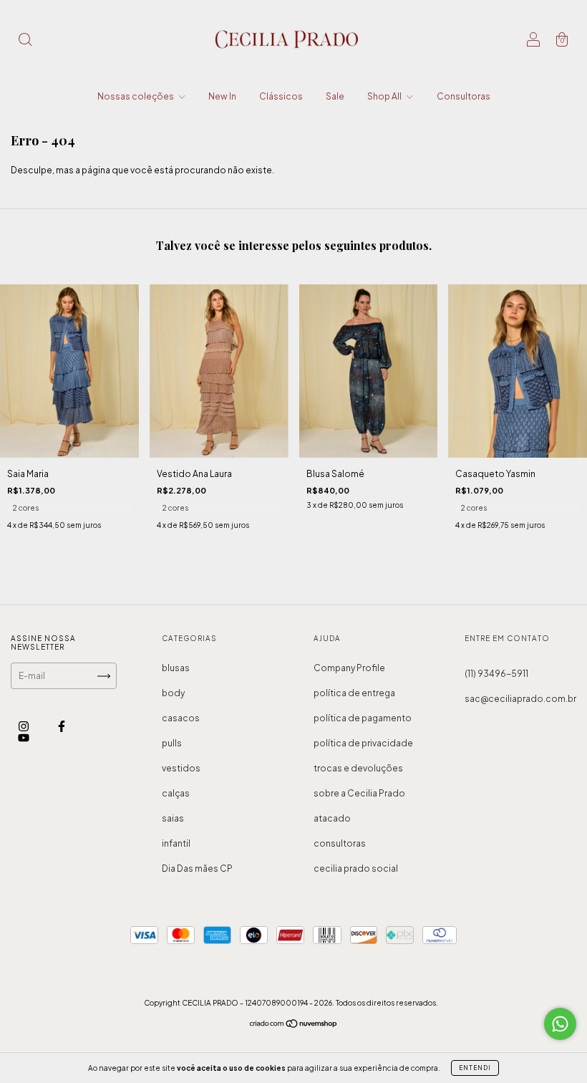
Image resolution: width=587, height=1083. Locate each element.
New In (222, 96)
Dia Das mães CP (197, 868)
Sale (335, 96)
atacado (332, 818)
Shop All (385, 96)
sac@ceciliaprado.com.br (520, 698)
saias (173, 818)
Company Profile (349, 668)
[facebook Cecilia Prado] (61, 726)
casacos (181, 718)
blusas (176, 668)
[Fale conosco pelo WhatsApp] (560, 1024)
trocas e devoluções (358, 768)
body (173, 693)
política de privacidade (363, 743)
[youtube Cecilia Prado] (24, 738)
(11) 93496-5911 (496, 673)
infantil (176, 843)
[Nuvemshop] (294, 1025)
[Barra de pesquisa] (25, 41)
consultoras (340, 843)
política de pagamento (363, 718)
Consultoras (463, 96)
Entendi (475, 1068)
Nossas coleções (136, 96)
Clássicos (281, 96)
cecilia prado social (356, 868)
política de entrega (354, 693)
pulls (172, 743)
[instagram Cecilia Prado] (24, 726)
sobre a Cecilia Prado (359, 793)
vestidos (181, 768)
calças (176, 793)
